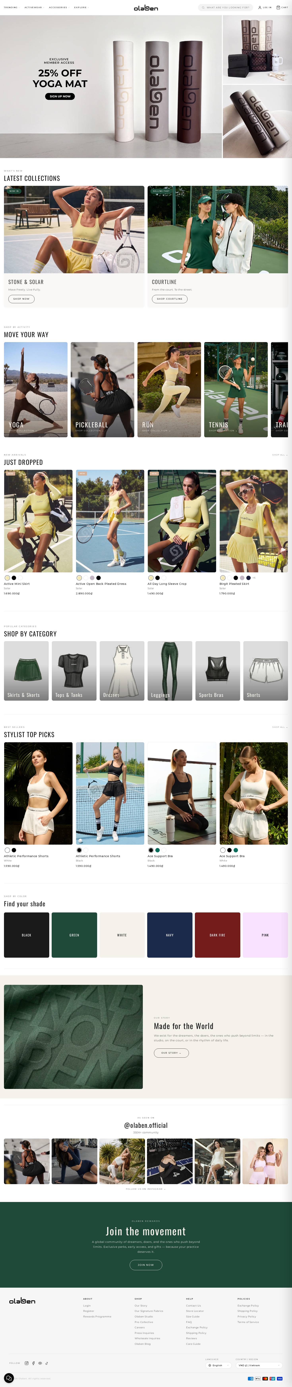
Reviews (191, 1338)
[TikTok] (47, 1363)
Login (87, 1305)
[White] (20, 578)
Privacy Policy (247, 1316)
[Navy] (248, 578)
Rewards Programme (97, 1316)
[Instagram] (27, 1363)
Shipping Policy (196, 1332)
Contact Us (193, 1305)
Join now (146, 1264)
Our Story (141, 1305)
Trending (10, 7)
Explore (80, 7)
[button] (282, 8)
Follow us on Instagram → (146, 1189)
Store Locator (195, 1310)
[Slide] (146, 86)
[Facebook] (33, 1363)
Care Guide (193, 1343)
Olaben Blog (143, 1343)
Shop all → (280, 455)
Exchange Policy (197, 1327)
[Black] (14, 578)
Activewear (33, 7)
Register (88, 1310)
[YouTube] (40, 1363)
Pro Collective (144, 1322)
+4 (254, 577)
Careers (140, 1327)
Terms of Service (248, 1322)
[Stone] (92, 578)
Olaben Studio (144, 1316)
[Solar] (7, 577)
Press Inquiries (144, 1332)
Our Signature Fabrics (149, 1310)
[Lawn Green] (157, 850)
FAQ (189, 1322)
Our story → (171, 1052)
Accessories (58, 7)
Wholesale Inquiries (147, 1338)
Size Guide (192, 1316)
